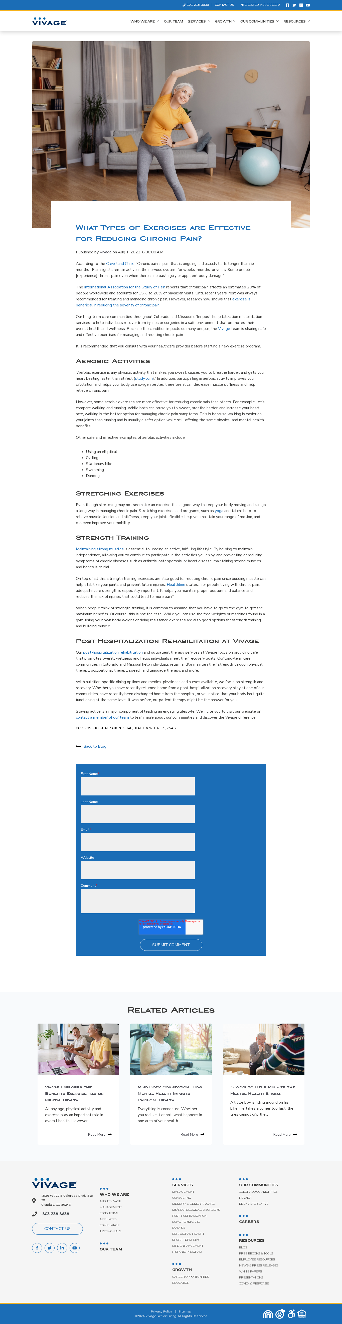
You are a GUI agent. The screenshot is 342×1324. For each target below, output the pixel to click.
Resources (295, 21)
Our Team (173, 21)
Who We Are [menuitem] (114, 1194)
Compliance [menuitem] (109, 1225)
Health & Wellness (149, 728)
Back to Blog (94, 746)
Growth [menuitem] (182, 1269)
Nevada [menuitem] (245, 1198)
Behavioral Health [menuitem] (188, 1234)
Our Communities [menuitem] (258, 1184)
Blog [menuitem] (243, 1247)
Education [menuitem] (180, 1283)
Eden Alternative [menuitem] (253, 1204)
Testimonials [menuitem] (110, 1231)
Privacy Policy (161, 1311)
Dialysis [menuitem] (178, 1228)
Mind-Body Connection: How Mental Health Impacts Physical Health (170, 1093)
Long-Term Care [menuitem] (186, 1222)
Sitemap (185, 1311)
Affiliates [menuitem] (108, 1219)
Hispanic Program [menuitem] (187, 1252)
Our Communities (257, 21)
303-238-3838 (197, 5)
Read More (96, 1134)
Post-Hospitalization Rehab (108, 728)
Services (197, 21)
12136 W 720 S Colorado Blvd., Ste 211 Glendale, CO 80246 (67, 1200)
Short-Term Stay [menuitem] (186, 1240)
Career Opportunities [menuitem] (190, 1277)
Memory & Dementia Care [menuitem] (193, 1204)
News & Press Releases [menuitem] (258, 1265)
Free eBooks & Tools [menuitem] (256, 1253)
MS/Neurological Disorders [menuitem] (196, 1210)
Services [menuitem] (182, 1184)
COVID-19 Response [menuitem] (254, 1283)
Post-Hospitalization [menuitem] (189, 1216)
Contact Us (224, 5)
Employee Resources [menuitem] (257, 1259)
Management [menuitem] (111, 1207)
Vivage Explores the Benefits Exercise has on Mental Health (74, 1093)
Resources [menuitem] (252, 1240)
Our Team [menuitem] (111, 1249)
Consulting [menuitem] (109, 1213)
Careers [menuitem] (249, 1221)
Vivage (106, 252)
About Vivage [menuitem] (110, 1201)
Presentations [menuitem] (251, 1277)
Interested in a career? (260, 5)
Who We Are (142, 21)
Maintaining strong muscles (100, 549)
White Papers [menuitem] (250, 1271)
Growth (223, 21)
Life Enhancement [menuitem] (187, 1246)
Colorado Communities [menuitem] (258, 1192)
